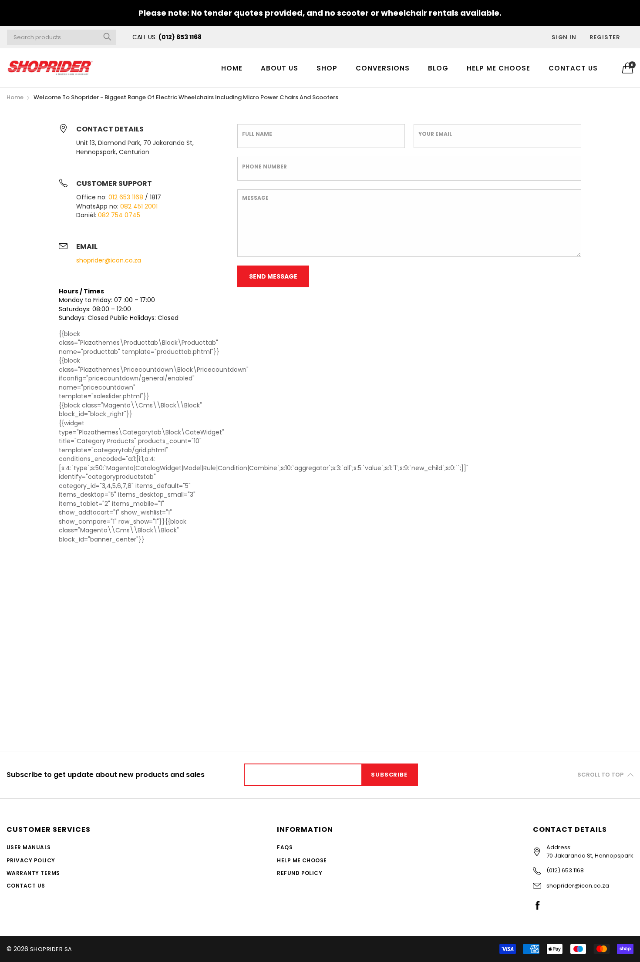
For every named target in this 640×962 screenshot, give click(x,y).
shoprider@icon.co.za (108, 260)
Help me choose (498, 68)
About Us (279, 68)
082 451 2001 (139, 206)
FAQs (285, 847)
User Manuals (29, 847)
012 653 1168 (125, 197)
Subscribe (389, 774)
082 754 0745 (119, 215)
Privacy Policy (31, 860)
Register (604, 37)
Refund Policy (299, 873)
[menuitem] (232, 67)
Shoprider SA (51, 949)
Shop (327, 68)
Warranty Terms (33, 873)
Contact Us (573, 68)
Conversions (383, 68)
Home (232, 68)
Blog (438, 68)
